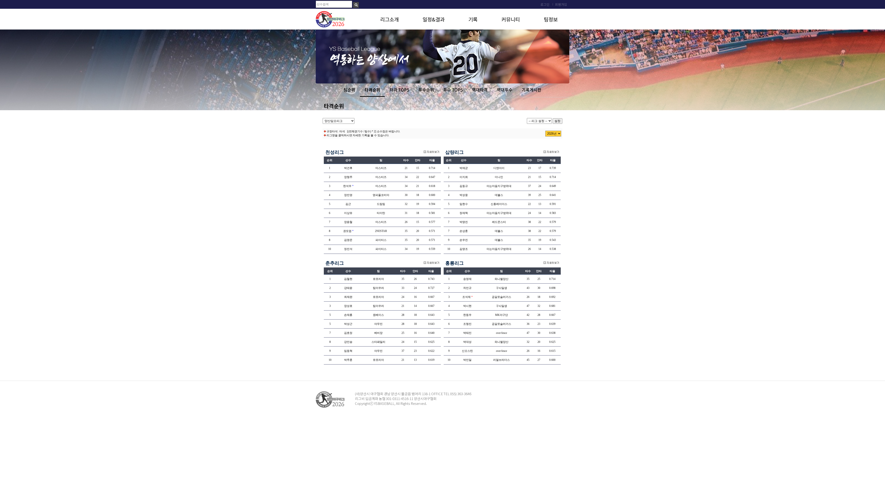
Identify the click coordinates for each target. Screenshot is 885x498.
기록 (473, 19)
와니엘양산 (501, 279)
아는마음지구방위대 (499, 186)
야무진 (378, 324)
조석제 (466, 297)
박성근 (348, 324)
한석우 (347, 186)
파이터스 (380, 240)
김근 (348, 204)
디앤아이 (498, 168)
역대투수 (505, 90)
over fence (501, 333)
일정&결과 (434, 19)
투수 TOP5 (453, 90)
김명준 (348, 240)
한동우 (467, 315)
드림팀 (381, 204)
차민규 (467, 288)
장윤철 (348, 222)
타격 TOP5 (399, 90)
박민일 (467, 360)
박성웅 (464, 195)
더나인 (499, 177)
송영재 (467, 279)
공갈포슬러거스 (501, 297)
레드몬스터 (499, 222)
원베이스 (378, 315)
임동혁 (348, 351)
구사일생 (501, 288)
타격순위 (372, 90)
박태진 (467, 333)
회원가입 (561, 4)
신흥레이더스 (499, 204)
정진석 (348, 249)
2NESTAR (381, 231)
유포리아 (378, 279)
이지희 (464, 177)
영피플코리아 (381, 195)
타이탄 (381, 213)
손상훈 (464, 231)
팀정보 (551, 19)
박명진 (464, 222)
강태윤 (348, 288)
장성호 (348, 306)
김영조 (464, 249)
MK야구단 (501, 315)
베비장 (378, 333)
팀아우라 (378, 288)
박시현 (467, 306)
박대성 (467, 342)
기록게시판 (531, 90)
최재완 (348, 297)
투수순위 (426, 90)
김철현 (348, 279)
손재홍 (348, 315)
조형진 (467, 324)
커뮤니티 (511, 19)
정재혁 (464, 213)
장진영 (348, 195)
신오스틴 (467, 351)
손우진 (464, 240)
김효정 (348, 333)
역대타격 (480, 90)
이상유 (348, 213)
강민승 (348, 342)
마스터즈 (380, 168)
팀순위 (349, 90)
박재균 (464, 168)
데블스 (499, 195)
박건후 (348, 168)
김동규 (464, 186)
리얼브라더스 (501, 360)
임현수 (464, 204)
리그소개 (389, 19)
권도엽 (347, 231)
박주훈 (348, 360)
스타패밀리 (378, 342)
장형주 (348, 177)
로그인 (544, 4)
